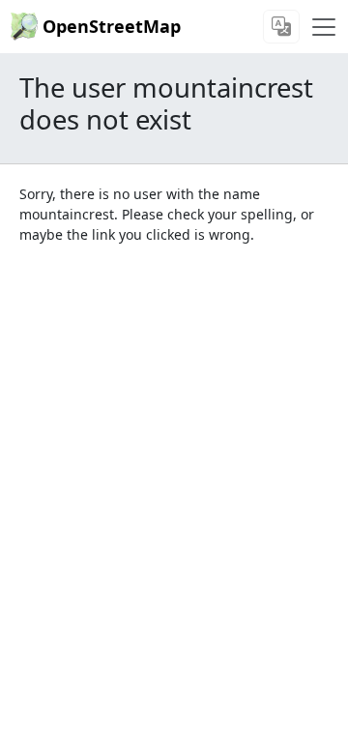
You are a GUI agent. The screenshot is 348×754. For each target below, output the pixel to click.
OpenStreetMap (112, 26)
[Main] (323, 27)
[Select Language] (281, 27)
